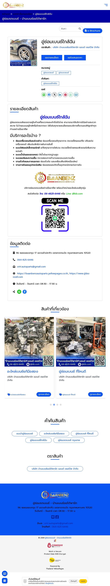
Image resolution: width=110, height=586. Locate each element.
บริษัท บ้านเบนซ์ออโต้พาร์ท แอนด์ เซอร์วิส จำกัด (76, 47)
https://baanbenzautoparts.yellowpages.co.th (42, 273)
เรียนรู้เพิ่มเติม (49, 583)
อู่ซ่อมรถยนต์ (48, 72)
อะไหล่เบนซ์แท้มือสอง (54, 433)
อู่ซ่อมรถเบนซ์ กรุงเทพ (69, 440)
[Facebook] (24, 292)
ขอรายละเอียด (52, 57)
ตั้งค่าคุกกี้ (73, 581)
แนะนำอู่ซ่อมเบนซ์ (24, 433)
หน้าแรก (6, 14)
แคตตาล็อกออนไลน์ (22, 14)
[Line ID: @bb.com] (19, 292)
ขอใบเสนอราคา (75, 57)
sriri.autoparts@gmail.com (31, 266)
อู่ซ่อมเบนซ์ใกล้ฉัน (50, 83)
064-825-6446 (25, 260)
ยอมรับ (83, 581)
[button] (51, 405)
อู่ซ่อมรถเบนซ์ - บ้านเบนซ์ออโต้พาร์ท (58, 537)
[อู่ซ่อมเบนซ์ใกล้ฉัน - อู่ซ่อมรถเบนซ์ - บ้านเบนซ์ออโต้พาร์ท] (23, 52)
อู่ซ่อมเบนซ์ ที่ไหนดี (85, 433)
